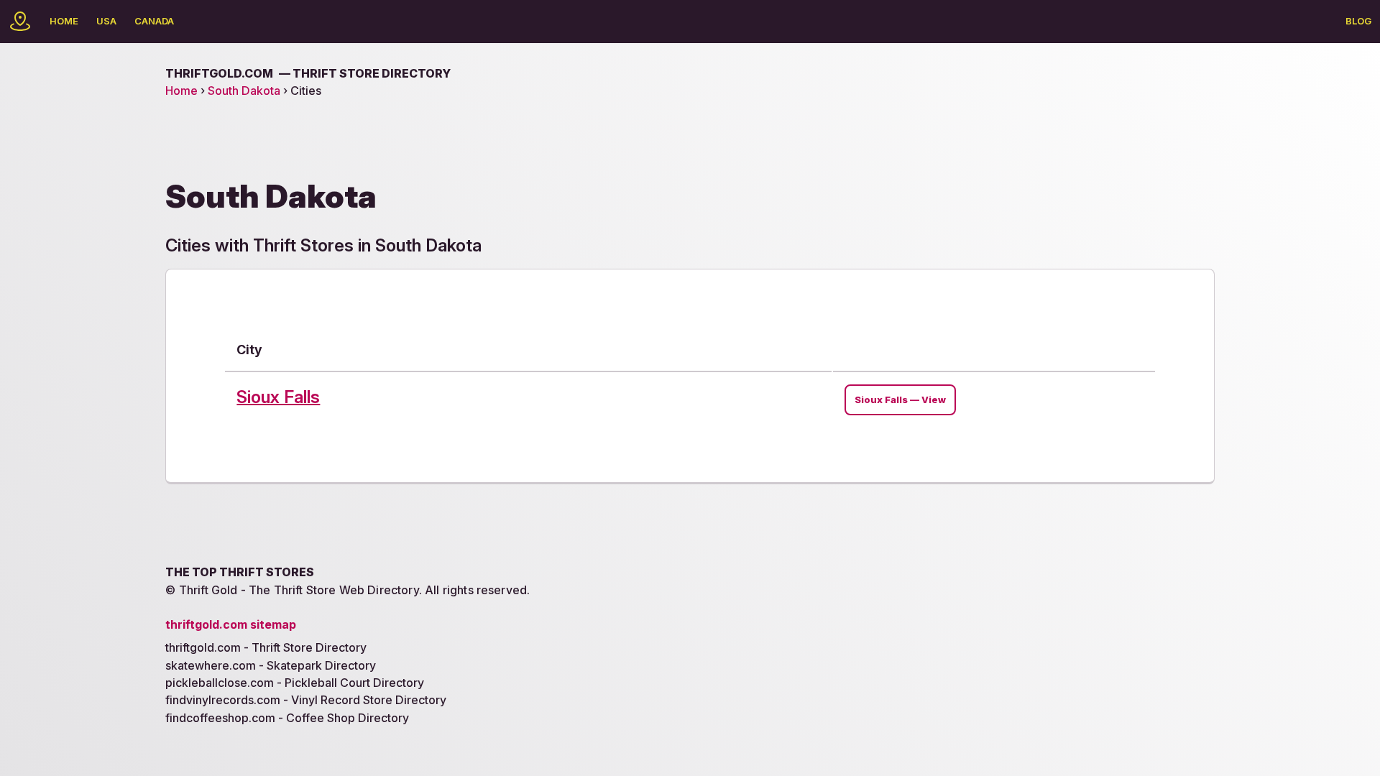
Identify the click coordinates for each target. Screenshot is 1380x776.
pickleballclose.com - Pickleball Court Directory (294, 682)
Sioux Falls (278, 397)
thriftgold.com (308, 73)
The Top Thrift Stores (239, 572)
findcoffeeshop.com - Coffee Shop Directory (287, 718)
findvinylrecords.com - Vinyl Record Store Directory (305, 700)
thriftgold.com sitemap (230, 624)
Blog (1358, 21)
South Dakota (244, 90)
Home (64, 21)
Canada (154, 21)
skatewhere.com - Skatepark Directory (270, 665)
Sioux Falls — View (900, 399)
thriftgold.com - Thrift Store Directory (266, 647)
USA (106, 21)
